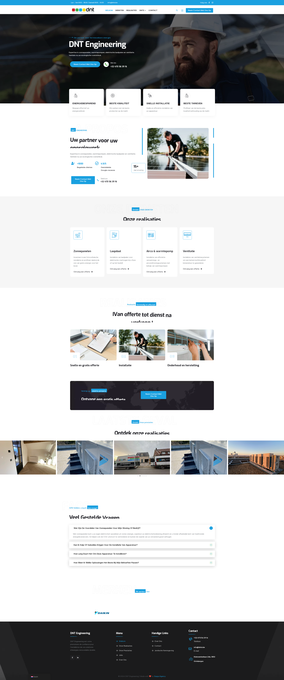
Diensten (119, 10)
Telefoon (104, 179)
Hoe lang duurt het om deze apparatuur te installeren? (100, 554)
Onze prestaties (125, 650)
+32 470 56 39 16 (201, 638)
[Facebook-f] (209, 2)
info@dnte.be (199, 647)
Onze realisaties (125, 646)
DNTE (141, 10)
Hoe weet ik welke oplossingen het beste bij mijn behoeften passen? (106, 562)
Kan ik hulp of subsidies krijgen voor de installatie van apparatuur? (106, 545)
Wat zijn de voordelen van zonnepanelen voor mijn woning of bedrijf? (107, 528)
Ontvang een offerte (82, 272)
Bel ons (113, 63)
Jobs (121, 655)
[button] (2, 457)
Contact (153, 10)
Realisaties (131, 10)
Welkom (109, 10)
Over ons (122, 660)
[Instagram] (212, 2)
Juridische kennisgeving (164, 650)
